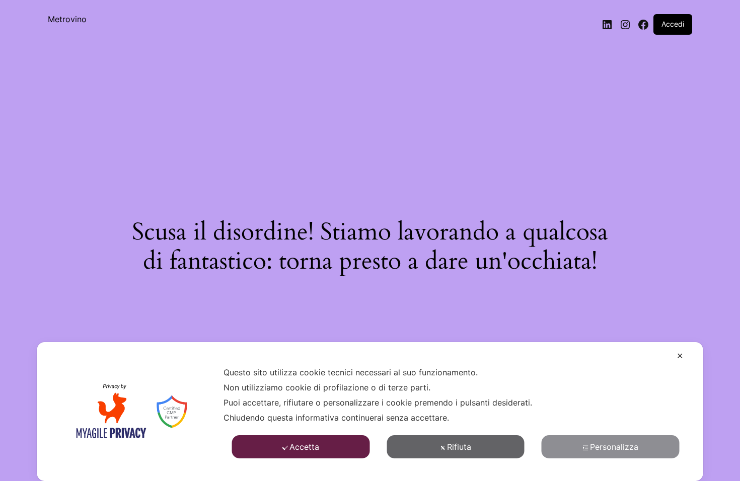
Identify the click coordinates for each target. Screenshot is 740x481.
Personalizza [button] (614, 447)
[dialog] (370, 411)
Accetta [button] (304, 447)
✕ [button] (680, 356)
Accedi (672, 24)
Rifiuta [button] (459, 447)
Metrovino (67, 19)
